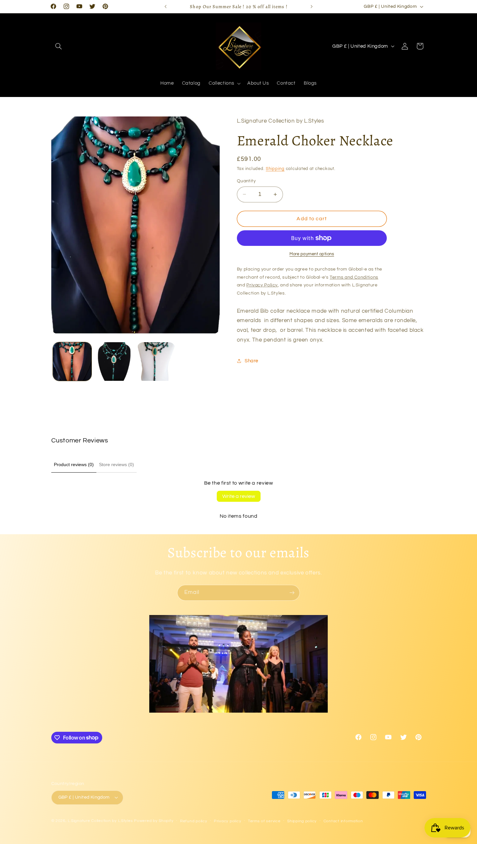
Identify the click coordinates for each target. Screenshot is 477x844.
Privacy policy (227, 821)
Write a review (238, 496)
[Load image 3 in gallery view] (156, 361)
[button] (58, 46)
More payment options (311, 254)
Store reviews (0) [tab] (116, 464)
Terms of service (264, 821)
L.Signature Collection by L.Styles (100, 821)
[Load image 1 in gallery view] (72, 361)
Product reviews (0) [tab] (74, 464)
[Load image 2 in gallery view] (114, 361)
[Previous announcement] (165, 6)
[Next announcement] (311, 6)
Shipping (275, 169)
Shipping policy (302, 821)
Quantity (246, 181)
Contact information (343, 821)
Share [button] (251, 360)
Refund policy (193, 821)
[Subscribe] (292, 593)
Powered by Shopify (153, 821)
